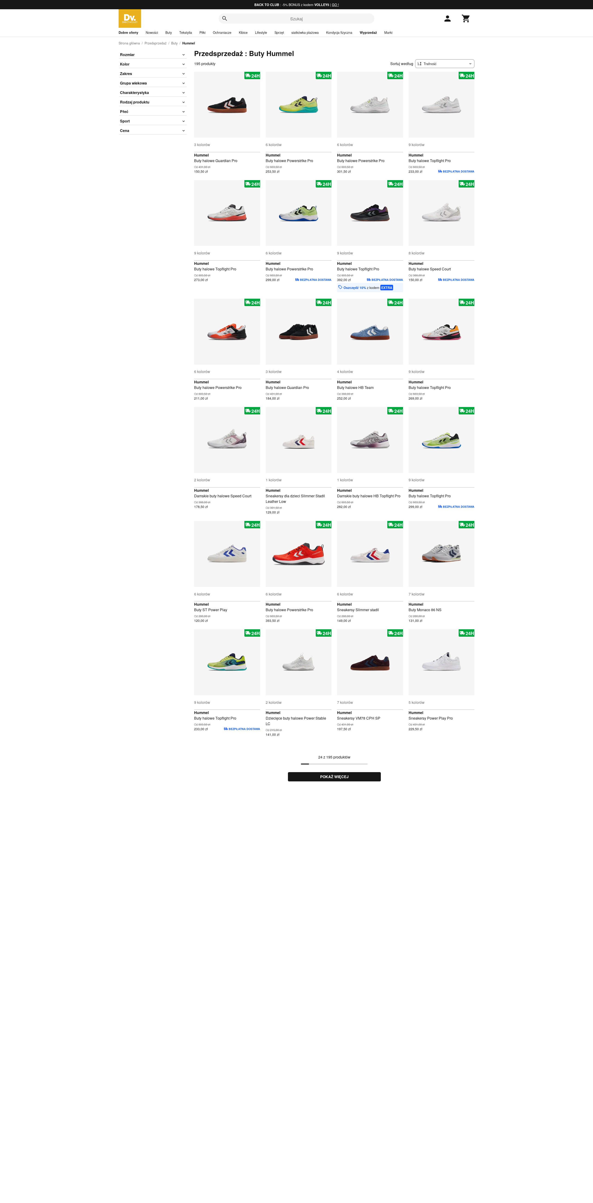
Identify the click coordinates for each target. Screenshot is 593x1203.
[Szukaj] (224, 18)
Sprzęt (279, 32)
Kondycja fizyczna (339, 32)
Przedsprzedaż (156, 43)
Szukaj (296, 19)
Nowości (152, 32)
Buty (168, 32)
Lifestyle (261, 32)
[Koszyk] (466, 18)
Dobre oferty (128, 32)
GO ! (335, 4)
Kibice (243, 32)
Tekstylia (185, 32)
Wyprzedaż (368, 32)
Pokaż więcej (334, 776)
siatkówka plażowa (305, 32)
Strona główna (129, 43)
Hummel (201, 155)
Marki (388, 32)
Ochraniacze (222, 32)
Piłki (202, 32)
